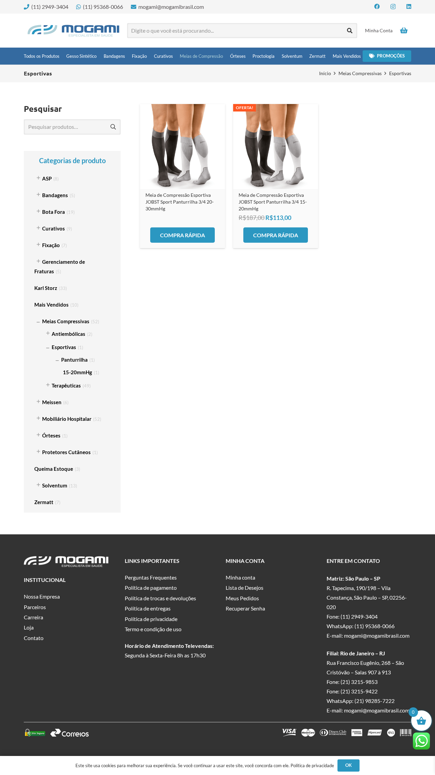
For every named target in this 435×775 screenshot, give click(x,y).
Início (325, 73)
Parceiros (35, 607)
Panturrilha (74, 360)
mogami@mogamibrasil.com (377, 635)
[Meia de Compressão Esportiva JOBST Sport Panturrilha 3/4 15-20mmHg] (275, 146)
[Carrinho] (403, 31)
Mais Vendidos (51, 305)
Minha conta (240, 577)
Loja (29, 627)
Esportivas (64, 347)
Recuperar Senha (245, 608)
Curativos (53, 228)
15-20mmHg (77, 372)
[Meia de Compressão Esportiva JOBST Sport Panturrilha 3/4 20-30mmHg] (182, 146)
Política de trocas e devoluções (160, 598)
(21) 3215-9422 (359, 691)
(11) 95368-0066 (374, 626)
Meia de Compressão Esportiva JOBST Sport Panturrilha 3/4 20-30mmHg (179, 201)
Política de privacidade (151, 619)
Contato (34, 638)
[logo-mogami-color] (73, 31)
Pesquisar (113, 127)
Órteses (51, 435)
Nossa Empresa (42, 596)
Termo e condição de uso (153, 629)
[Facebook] (377, 6)
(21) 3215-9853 (359, 681)
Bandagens (55, 195)
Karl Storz (45, 288)
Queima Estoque (53, 469)
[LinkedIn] (408, 6)
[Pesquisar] (350, 30)
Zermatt (43, 502)
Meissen (52, 402)
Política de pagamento (151, 587)
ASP (47, 178)
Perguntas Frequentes (151, 577)
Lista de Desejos (244, 587)
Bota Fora (53, 212)
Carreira (33, 617)
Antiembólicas (68, 334)
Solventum (54, 485)
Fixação (51, 245)
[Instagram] (393, 7)
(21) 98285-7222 (374, 701)
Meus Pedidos (242, 598)
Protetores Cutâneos (66, 452)
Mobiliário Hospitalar (66, 419)
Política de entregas (148, 608)
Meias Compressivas (360, 73)
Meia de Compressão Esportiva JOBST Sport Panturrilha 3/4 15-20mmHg (273, 201)
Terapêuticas (66, 385)
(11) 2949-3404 (359, 616)
